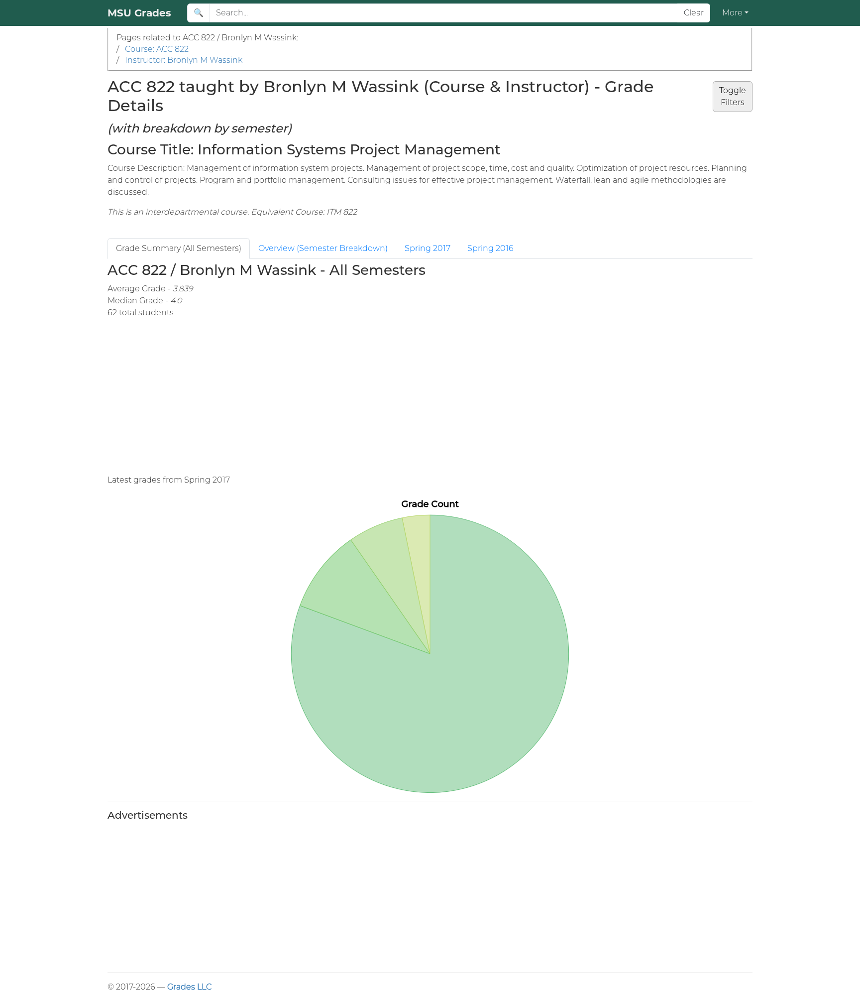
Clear (694, 12)
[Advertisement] (430, 396)
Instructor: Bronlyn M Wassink (183, 60)
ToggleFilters (732, 96)
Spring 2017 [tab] (427, 248)
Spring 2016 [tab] (490, 248)
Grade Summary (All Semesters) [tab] (178, 248)
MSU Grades (139, 13)
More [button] (732, 12)
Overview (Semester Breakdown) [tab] (323, 248)
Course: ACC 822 (157, 49)
